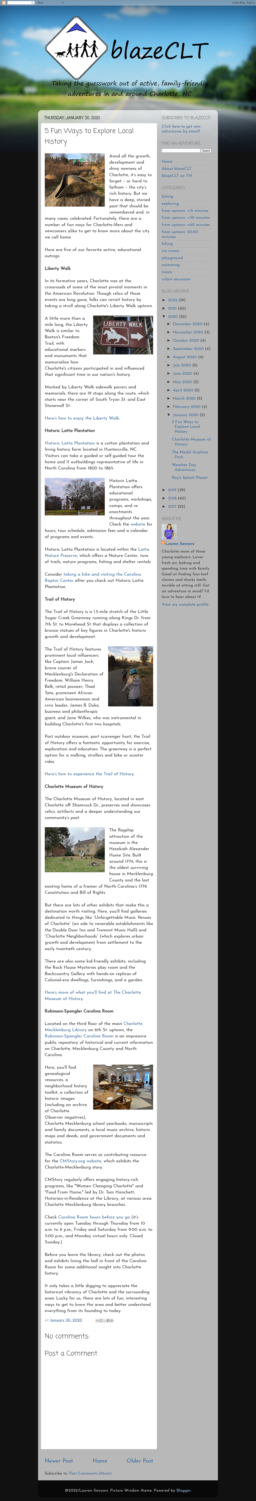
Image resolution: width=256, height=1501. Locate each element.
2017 (173, 507)
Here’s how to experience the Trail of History (89, 774)
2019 (173, 490)
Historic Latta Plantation (70, 443)
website (138, 524)
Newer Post (59, 1461)
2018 (173, 498)
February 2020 (187, 407)
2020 (173, 317)
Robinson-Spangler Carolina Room (79, 1036)
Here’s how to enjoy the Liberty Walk (82, 418)
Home (100, 1461)
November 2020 (188, 332)
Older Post (140, 1461)
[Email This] (97, 1320)
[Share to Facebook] (108, 1320)
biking (167, 197)
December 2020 (188, 324)
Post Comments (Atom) (90, 1473)
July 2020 (182, 365)
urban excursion (176, 279)
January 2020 (186, 415)
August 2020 (185, 357)
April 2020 (183, 390)
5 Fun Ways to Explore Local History (186, 427)
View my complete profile (185, 605)
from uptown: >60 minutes (186, 225)
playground (172, 258)
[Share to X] (104, 1320)
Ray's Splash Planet (190, 478)
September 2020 (189, 349)
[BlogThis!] (101, 1320)
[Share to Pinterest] (112, 1320)
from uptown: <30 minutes (186, 218)
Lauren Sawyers (179, 544)
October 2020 (186, 341)
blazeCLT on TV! (177, 176)
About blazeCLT (176, 169)
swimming (171, 265)
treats (167, 272)
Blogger (184, 1491)
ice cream (170, 251)
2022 (173, 300)
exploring (170, 204)
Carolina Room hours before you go (94, 1217)
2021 (173, 309)
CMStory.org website (80, 1161)
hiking (167, 244)
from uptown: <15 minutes (185, 211)
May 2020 (183, 382)
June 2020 (183, 374)
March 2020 (185, 399)
